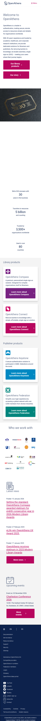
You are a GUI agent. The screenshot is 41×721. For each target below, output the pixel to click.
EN (11, 629)
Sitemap (5, 650)
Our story (14, 75)
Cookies (15, 709)
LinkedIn (9, 686)
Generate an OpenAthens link (12, 657)
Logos (5, 670)
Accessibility (7, 709)
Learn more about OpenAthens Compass (19, 293)
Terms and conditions (10, 712)
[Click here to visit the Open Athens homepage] (12, 3)
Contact (9, 702)
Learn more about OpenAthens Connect (19, 328)
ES (22, 629)
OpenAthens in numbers (10, 663)
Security (5, 647)
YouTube (9, 683)
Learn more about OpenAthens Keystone (19, 374)
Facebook (10, 689)
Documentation (8, 634)
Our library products (15, 64)
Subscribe (10, 699)
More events (19, 613)
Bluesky (9, 692)
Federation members (9, 667)
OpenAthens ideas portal (10, 676)
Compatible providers (9, 660)
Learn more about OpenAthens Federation (19, 411)
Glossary (6, 673)
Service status (7, 637)
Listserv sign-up (11, 696)
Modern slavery (23, 712)
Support (5, 644)
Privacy (22, 709)
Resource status (8, 641)
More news (18, 560)
